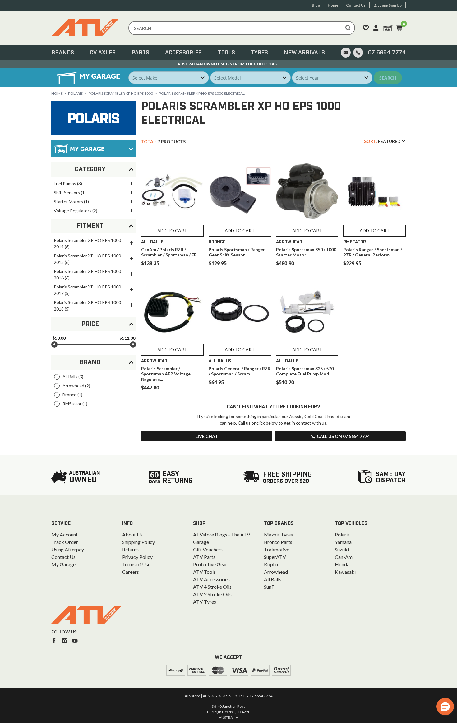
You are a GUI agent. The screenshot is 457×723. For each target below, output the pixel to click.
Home (57, 93)
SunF (269, 587)
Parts (140, 53)
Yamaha (343, 542)
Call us (343, 436)
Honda (342, 564)
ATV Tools (204, 572)
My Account (64, 534)
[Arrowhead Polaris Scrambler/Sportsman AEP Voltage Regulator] (172, 310)
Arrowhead (276, 572)
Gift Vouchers (208, 549)
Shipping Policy (138, 542)
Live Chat (207, 436)
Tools (226, 53)
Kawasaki (345, 572)
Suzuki (342, 549)
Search (387, 78)
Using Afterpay (67, 549)
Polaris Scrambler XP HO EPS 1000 (121, 93)
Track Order (64, 542)
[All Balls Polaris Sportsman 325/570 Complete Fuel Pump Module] (307, 310)
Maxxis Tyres (278, 534)
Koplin (271, 564)
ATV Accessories (211, 579)
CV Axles (103, 53)
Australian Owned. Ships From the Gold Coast (229, 64)
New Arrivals (304, 53)
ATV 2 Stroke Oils (212, 594)
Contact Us (63, 557)
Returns (130, 549)
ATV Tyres (204, 602)
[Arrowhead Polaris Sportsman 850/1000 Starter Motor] (307, 191)
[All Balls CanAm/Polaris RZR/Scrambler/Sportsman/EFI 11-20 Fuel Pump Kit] (172, 191)
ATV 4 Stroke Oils (212, 587)
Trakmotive (276, 549)
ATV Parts (204, 557)
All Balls (272, 579)
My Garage (63, 564)
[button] (445, 706)
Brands (62, 53)
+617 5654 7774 (258, 695)
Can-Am (344, 557)
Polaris (75, 93)
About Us (132, 534)
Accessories (183, 53)
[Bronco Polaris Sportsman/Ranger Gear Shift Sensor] (240, 191)
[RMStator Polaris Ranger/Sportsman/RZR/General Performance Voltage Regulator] (374, 191)
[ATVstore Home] (86, 615)
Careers (130, 572)
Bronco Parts (278, 542)
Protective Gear (210, 564)
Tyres (259, 53)
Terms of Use (136, 564)
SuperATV (275, 557)
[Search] (348, 28)
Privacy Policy (137, 557)
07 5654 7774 (387, 53)
